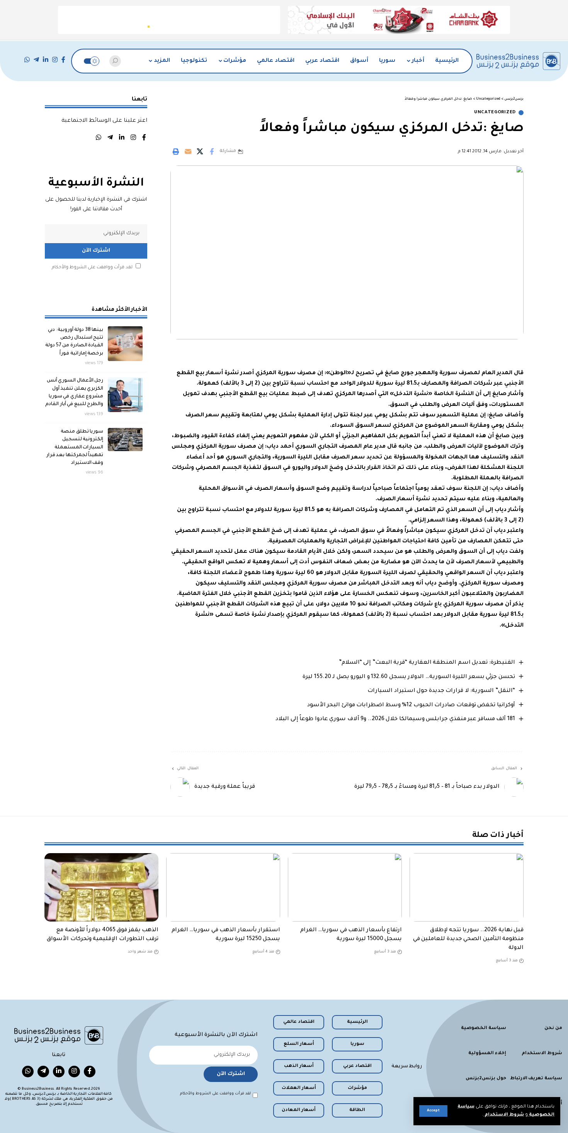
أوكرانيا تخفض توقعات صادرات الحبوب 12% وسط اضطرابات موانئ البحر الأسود (411, 705)
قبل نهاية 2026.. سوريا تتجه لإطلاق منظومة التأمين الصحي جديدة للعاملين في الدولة (468, 939)
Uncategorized (495, 112)
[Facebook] (63, 60)
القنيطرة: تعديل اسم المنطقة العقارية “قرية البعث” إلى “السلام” (427, 663)
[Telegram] (36, 60)
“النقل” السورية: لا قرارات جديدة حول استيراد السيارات (441, 691)
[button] (433, 1111)
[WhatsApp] (27, 60)
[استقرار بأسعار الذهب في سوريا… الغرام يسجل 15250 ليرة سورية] (223, 887)
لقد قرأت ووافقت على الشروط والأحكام (92, 267)
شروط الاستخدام (503, 1115)
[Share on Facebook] (211, 151)
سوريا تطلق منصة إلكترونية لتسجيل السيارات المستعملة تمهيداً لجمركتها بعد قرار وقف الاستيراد (75, 447)
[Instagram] (55, 60)
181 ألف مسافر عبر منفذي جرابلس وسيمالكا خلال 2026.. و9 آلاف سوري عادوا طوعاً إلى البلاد (395, 719)
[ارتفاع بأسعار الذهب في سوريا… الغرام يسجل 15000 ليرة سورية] (345, 887)
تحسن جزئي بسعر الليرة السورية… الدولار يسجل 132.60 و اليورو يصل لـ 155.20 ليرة (409, 677)
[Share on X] (199, 151)
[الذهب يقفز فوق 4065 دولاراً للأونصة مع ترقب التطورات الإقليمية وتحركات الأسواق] (101, 887)
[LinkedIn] (45, 60)
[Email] (187, 151)
